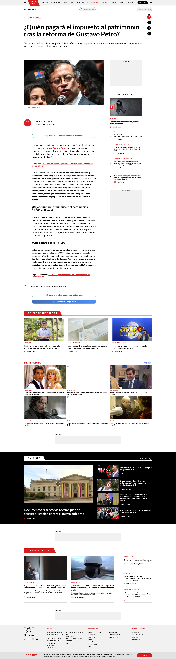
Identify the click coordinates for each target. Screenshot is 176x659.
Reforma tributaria (60, 286)
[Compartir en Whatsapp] (149, 33)
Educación (27, 343)
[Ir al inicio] (33, 3)
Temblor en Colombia (121, 158)
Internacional (56, 2)
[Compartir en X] (149, 28)
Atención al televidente (55, 634)
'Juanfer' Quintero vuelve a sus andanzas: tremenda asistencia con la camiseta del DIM (127, 148)
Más (144, 458)
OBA (67, 643)
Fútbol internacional (131, 590)
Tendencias (105, 2)
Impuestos (47, 286)
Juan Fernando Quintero (122, 144)
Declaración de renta (76, 343)
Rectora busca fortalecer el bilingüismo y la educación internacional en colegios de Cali (42, 347)
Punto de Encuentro (126, 2)
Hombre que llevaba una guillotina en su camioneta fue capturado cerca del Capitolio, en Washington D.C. (138, 562)
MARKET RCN (136, 639)
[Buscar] (151, 3)
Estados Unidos (129, 557)
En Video (34, 458)
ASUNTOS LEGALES (114, 634)
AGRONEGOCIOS (113, 637)
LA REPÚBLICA (113, 632)
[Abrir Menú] (25, 2)
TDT (99, 632)
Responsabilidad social (55, 632)
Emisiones (30, 9)
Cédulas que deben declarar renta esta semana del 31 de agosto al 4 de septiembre (87, 347)
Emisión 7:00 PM (146, 9)
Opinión (114, 2)
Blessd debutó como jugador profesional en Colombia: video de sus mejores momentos (137, 578)
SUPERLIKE (135, 637)
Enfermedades (29, 582)
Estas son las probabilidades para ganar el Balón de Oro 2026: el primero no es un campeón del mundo (137, 595)
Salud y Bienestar (82, 2)
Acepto (144, 655)
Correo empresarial (54, 641)
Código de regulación (54, 638)
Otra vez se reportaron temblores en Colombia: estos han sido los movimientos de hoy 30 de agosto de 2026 (127, 163)
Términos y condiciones (86, 654)
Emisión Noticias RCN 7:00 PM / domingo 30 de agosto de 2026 (136, 469)
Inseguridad (75, 582)
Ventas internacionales (74, 638)
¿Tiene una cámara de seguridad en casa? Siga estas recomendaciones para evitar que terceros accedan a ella (92, 587)
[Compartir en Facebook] (149, 22)
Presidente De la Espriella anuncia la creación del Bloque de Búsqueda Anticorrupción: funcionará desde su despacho (133, 497)
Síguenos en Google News (66, 302)
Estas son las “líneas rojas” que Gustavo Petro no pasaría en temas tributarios (62, 165)
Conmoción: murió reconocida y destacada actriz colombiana (125, 123)
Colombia (45, 2)
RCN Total (91, 634)
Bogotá (116, 172)
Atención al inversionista (51, 646)
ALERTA (90, 642)
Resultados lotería (119, 343)
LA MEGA (91, 646)
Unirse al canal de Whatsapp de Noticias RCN (66, 136)
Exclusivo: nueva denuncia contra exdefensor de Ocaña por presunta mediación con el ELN (133, 483)
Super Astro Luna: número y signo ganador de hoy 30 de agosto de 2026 (131, 347)
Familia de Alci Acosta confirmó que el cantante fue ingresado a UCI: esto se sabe (128, 135)
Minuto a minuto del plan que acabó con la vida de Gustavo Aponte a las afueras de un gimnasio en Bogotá (128, 177)
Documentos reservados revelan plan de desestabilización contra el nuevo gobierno (54, 512)
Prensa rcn (51, 643)
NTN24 (90, 632)
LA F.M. (90, 639)
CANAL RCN (142, 2)
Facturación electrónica (74, 632)
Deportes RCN (68, 2)
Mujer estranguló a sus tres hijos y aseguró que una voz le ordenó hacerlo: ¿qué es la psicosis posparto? (45, 586)
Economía (94, 2)
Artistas (113, 118)
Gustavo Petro (59, 148)
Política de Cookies (108, 656)
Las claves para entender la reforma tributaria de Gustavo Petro (61, 276)
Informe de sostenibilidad (70, 635)
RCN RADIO (91, 637)
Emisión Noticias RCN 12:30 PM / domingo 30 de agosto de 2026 (135, 511)
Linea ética (69, 641)
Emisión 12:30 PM (89, 9)
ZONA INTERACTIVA (138, 634)
